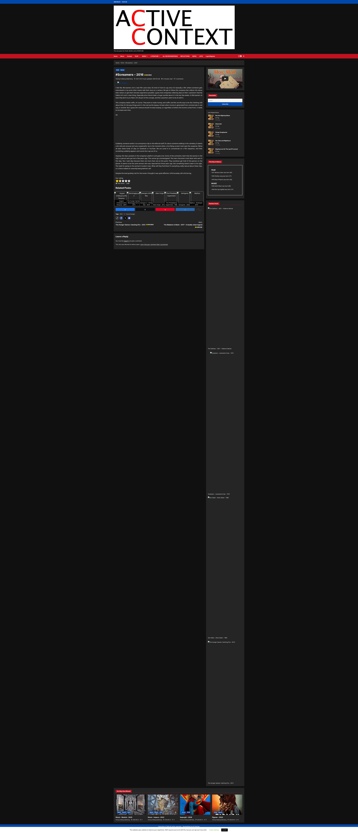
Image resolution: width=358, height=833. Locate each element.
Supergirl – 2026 (186, 817)
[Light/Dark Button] (240, 56)
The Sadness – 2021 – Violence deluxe (219, 348)
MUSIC (144, 56)
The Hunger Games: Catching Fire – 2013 (220, 783)
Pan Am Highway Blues (222, 115)
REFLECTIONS (185, 56)
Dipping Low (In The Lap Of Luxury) (226, 149)
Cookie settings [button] (214, 830)
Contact (129, 56)
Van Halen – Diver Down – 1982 (217, 638)
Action (184, 812)
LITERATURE (154, 56)
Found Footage (130, 214)
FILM (136, 56)
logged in (127, 241)
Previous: (130, 223)
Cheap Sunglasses (221, 132)
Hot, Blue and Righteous (223, 140)
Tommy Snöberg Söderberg (124, 79)
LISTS (201, 56)
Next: (183, 223)
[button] (243, 56)
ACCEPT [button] (224, 830)
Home (115, 56)
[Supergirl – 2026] (195, 805)
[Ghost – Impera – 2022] (163, 805)
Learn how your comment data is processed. (154, 244)
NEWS (194, 56)
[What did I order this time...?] (225, 78)
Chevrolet (218, 124)
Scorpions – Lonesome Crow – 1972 (219, 494)
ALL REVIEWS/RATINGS (170, 56)
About (122, 56)
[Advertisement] (159, 129)
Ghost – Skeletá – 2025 (124, 817)
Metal (119, 812)
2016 (121, 214)
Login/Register (210, 56)
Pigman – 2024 (217, 817)
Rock (129, 812)
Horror (122, 70)
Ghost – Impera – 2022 (156, 817)
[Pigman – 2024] (227, 805)
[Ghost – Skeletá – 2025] (131, 805)
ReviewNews (187, 826)
